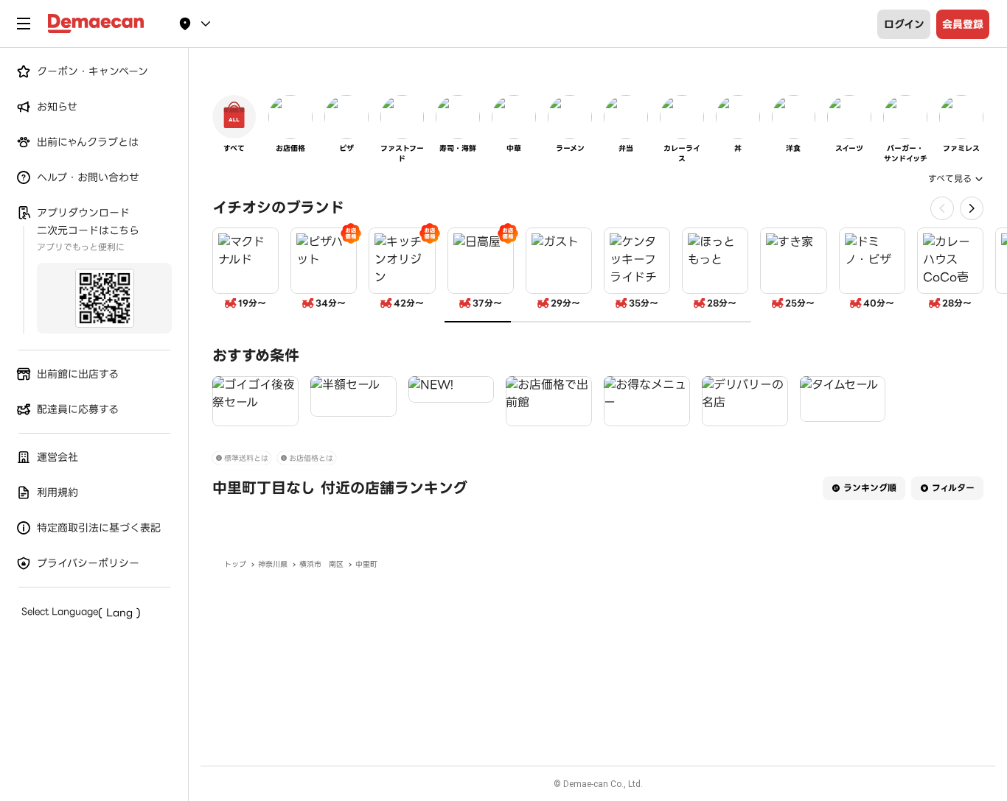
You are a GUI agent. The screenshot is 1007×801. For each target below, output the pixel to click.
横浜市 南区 (321, 564)
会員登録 (962, 24)
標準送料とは (246, 458)
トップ (235, 564)
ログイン (904, 24)
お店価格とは (311, 458)
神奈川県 (273, 564)
